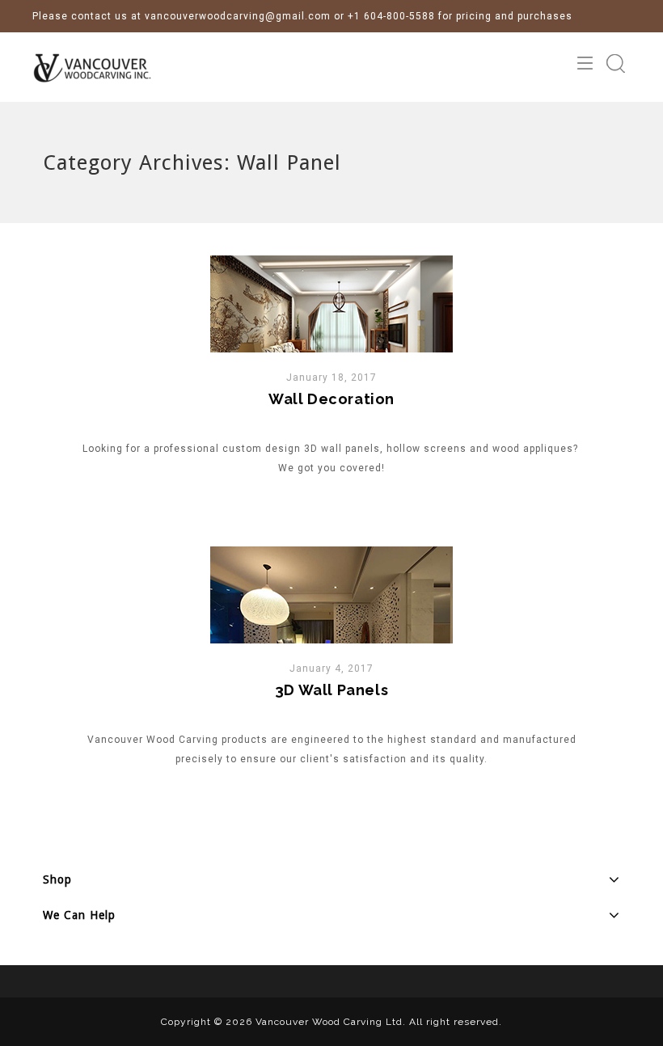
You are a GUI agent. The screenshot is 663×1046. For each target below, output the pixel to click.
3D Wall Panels (331, 689)
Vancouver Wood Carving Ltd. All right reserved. (378, 1021)
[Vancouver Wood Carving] (105, 67)
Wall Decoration (331, 398)
